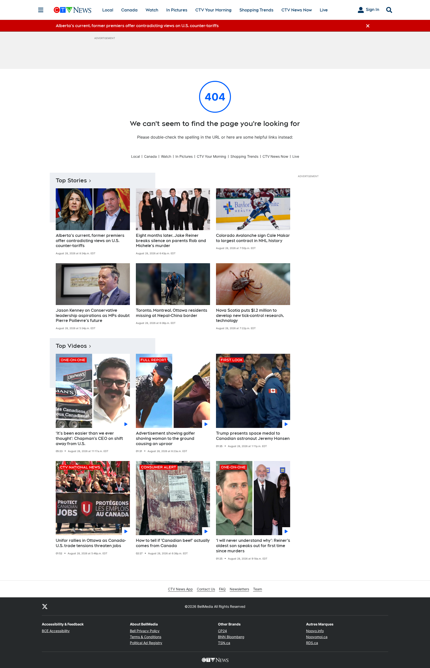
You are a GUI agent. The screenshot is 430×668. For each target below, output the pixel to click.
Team (257, 589)
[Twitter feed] (45, 606)
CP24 (222, 631)
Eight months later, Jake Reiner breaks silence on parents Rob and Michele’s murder (171, 240)
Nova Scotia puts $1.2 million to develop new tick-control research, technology (250, 315)
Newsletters (239, 589)
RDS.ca (312, 643)
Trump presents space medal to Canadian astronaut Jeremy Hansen (253, 436)
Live (324, 10)
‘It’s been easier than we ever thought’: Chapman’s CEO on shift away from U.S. (89, 438)
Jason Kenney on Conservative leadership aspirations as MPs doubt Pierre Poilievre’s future (93, 315)
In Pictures (176, 10)
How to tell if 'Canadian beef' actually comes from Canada (173, 543)
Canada (129, 10)
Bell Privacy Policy (145, 631)
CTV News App (180, 589)
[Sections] (41, 10)
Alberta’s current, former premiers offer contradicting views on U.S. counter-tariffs (90, 240)
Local (107, 10)
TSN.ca (224, 643)
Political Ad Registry (146, 643)
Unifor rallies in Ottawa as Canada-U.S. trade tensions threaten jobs (91, 543)
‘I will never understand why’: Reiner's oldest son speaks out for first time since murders (253, 545)
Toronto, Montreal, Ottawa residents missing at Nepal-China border (171, 313)
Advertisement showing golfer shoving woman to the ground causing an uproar (165, 438)
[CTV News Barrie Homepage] (72, 10)
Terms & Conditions (145, 637)
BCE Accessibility (56, 631)
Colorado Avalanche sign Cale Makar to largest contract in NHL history (253, 238)
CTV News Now (296, 10)
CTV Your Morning (213, 10)
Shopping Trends (256, 10)
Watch (152, 10)
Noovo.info (315, 631)
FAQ (222, 589)
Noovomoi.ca (316, 637)
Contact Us (206, 589)
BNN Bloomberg (231, 637)
